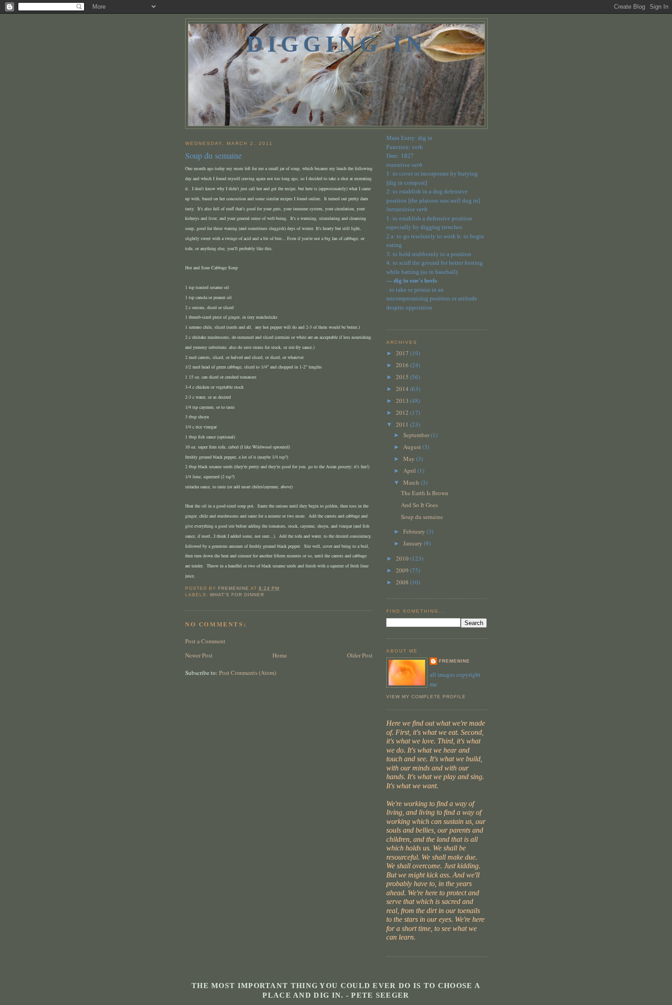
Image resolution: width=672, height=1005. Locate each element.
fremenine (454, 660)
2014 (403, 389)
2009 (403, 570)
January (413, 543)
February (415, 531)
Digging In (336, 44)
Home (279, 655)
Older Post (360, 655)
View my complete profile (426, 696)
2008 (403, 582)
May (409, 458)
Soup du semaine (422, 517)
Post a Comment (205, 641)
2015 (403, 377)
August (412, 447)
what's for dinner (237, 594)
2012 (403, 412)
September (417, 435)
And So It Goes (419, 505)
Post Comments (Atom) (247, 672)
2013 (403, 400)
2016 (403, 365)
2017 (403, 353)
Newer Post (199, 655)
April (410, 470)
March (412, 482)
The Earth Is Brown (424, 493)
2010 (403, 558)
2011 (403, 424)
